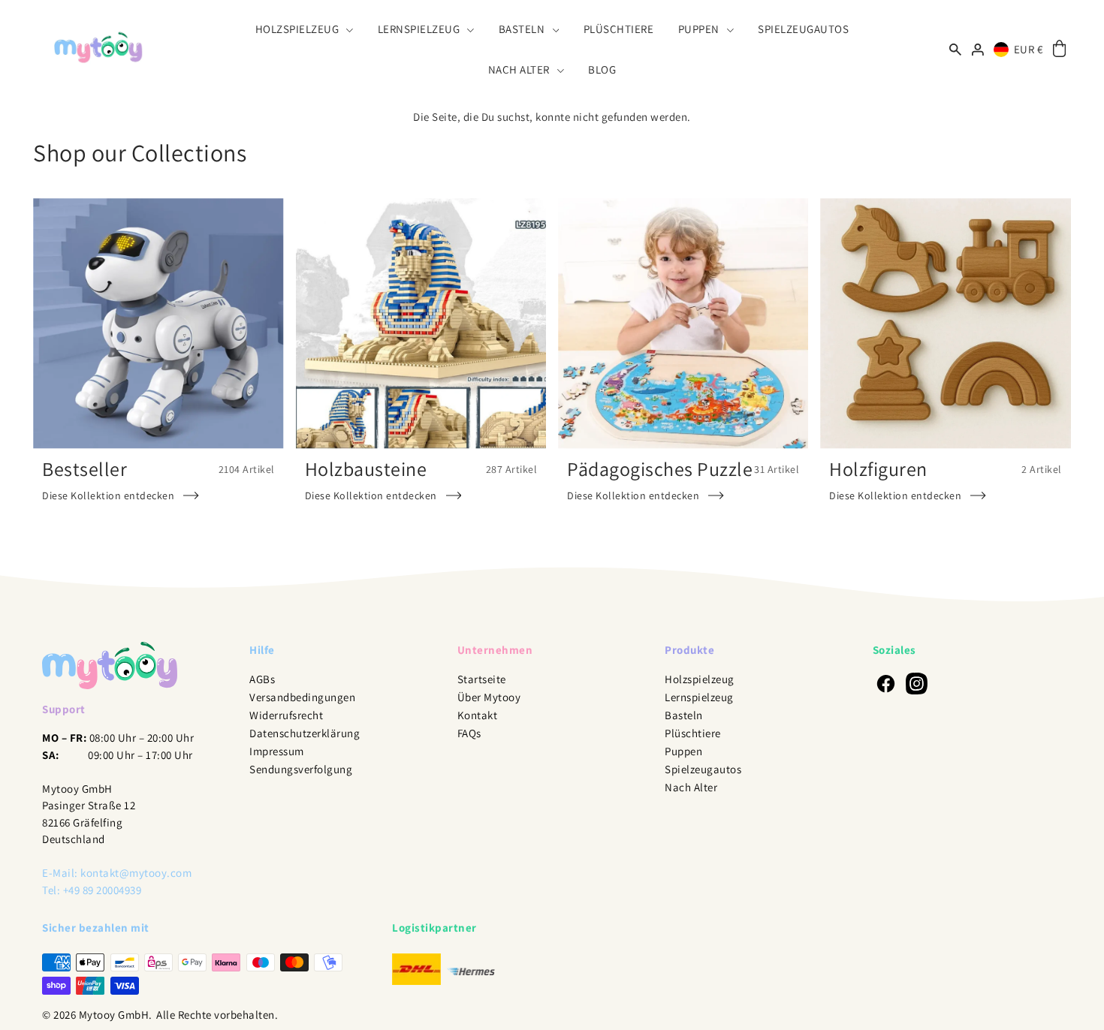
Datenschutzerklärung (304, 733)
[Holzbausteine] (421, 323)
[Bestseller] (158, 323)
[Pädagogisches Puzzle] (683, 323)
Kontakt (477, 715)
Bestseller (84, 468)
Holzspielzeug (699, 679)
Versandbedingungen (302, 697)
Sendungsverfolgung (300, 769)
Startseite (481, 679)
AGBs (262, 679)
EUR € (1028, 49)
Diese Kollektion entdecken (108, 495)
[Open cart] (1059, 49)
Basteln (684, 715)
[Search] (956, 49)
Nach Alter (691, 787)
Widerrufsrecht (286, 715)
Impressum (276, 751)
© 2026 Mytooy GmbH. (97, 1014)
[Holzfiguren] (945, 323)
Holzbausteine (366, 468)
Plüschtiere (693, 733)
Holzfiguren (878, 468)
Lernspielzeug (699, 697)
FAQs (469, 733)
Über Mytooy (489, 697)
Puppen (683, 751)
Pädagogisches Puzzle (660, 468)
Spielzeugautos (703, 769)
